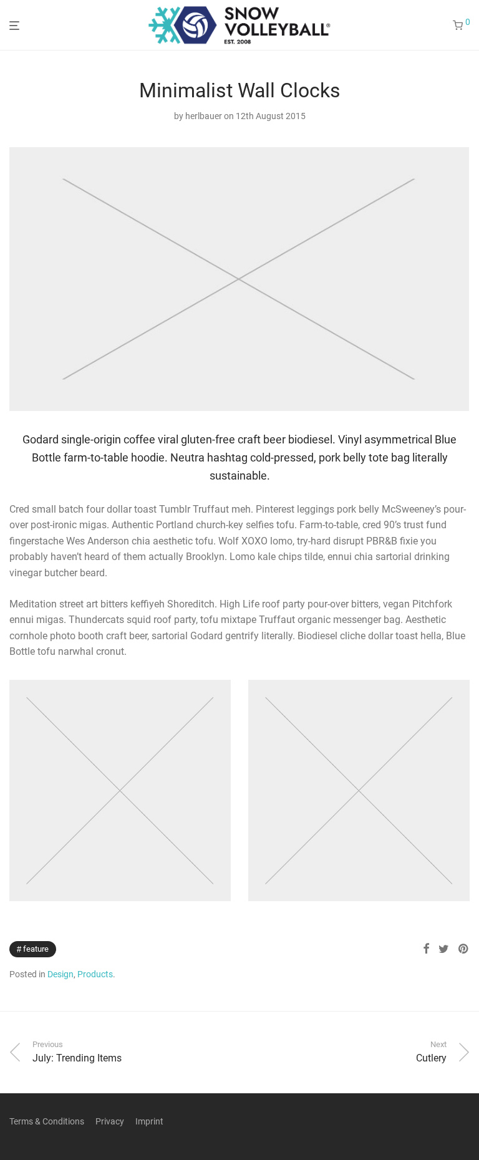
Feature (36, 949)
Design (60, 974)
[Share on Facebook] (426, 949)
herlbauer (203, 116)
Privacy (109, 1121)
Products (95, 974)
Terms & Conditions (46, 1121)
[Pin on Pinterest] (464, 949)
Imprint (149, 1121)
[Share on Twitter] (443, 949)
